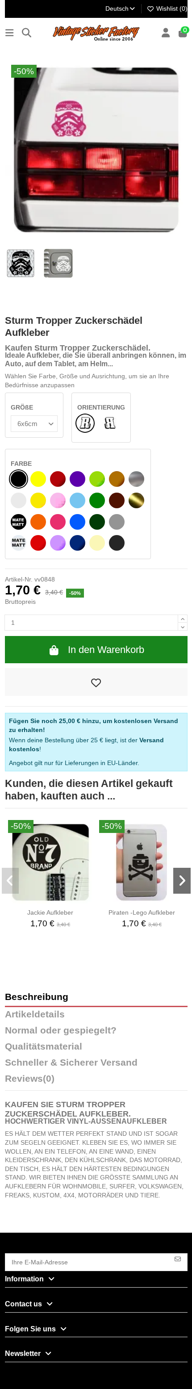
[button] (10, 881)
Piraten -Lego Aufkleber (142, 912)
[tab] (96, 1081)
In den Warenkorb (106, 649)
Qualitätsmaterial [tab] (43, 1046)
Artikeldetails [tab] (35, 1014)
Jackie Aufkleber (50, 912)
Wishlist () (171, 8)
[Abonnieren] (177, 1258)
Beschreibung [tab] (36, 997)
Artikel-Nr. (19, 579)
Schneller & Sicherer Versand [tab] (71, 1062)
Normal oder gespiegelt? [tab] (61, 1030)
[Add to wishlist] (96, 682)
